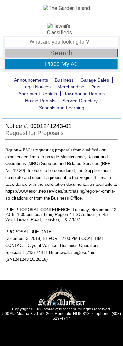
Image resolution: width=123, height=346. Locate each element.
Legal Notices (36, 86)
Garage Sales (94, 80)
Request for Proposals (34, 133)
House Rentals (40, 100)
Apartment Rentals (37, 93)
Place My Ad (61, 64)
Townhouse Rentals (84, 93)
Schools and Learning (61, 107)
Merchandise (70, 86)
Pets (95, 86)
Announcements (31, 80)
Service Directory (80, 100)
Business (64, 80)
